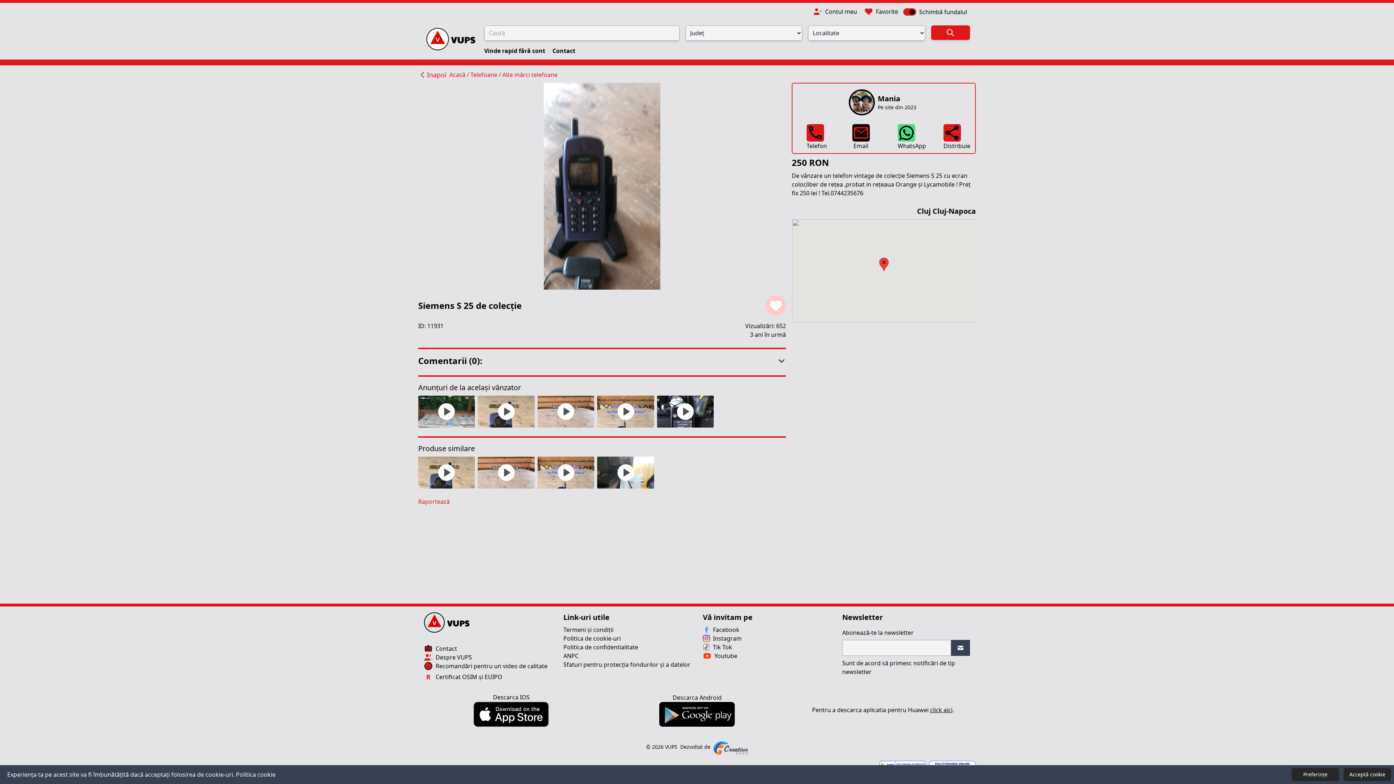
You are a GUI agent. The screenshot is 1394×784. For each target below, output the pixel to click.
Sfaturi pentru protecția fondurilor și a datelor (626, 665)
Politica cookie (256, 775)
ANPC (571, 656)
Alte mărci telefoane (530, 75)
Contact (564, 51)
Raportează (434, 502)
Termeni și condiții (588, 630)
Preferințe (1315, 774)
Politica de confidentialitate (600, 647)
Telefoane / (486, 75)
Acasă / (459, 75)
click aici (941, 710)
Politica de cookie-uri (592, 638)
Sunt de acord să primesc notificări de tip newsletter (898, 667)
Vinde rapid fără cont (515, 51)
